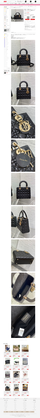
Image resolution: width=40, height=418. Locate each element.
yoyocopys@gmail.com (29, 21)
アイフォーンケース (7, 25)
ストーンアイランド (7, 58)
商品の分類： (25, 15)
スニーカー (6, 408)
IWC (34, 408)
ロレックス (15, 404)
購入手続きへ (32, 19)
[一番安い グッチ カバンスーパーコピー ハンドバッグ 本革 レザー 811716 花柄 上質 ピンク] (16, 348)
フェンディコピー (6, 36)
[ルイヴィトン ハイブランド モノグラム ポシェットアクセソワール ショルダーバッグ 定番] (25, 387)
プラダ (15, 408)
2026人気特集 (7, 8)
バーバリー (6, 54)
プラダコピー (6, 37)
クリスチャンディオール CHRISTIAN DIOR (18, 6)
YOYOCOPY (19, 416)
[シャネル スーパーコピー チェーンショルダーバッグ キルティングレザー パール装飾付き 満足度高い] (25, 374)
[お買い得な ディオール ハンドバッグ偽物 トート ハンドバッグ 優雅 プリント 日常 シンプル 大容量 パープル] (8, 374)
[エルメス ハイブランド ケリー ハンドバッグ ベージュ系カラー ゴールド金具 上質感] (25, 348)
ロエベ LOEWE (6, 49)
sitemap (25, 416)
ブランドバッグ (5, 404)
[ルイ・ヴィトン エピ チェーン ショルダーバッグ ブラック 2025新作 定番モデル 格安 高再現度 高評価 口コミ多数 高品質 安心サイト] (8, 387)
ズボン (6, 15)
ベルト (6, 22)
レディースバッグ (25, 6)
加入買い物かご (27, 19)
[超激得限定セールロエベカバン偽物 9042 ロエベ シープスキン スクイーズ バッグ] (8, 348)
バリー (5, 61)
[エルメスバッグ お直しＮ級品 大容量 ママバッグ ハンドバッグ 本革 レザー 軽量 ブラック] (16, 387)
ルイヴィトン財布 (24, 408)
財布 (6, 11)
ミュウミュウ (6, 53)
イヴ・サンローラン (7, 57)
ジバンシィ (6, 65)
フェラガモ (6, 50)
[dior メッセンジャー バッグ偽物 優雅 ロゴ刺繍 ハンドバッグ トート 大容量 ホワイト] (25, 361)
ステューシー (6, 45)
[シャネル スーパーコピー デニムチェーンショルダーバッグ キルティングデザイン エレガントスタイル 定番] (16, 361)
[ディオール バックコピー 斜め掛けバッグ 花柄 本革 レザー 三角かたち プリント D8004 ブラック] (16, 374)
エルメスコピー (6, 41)
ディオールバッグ (24, 404)
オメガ (34, 404)
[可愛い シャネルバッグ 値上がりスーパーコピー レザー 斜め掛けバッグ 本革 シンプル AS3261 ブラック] (8, 361)
